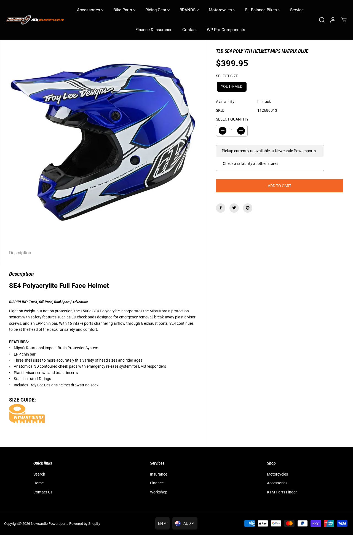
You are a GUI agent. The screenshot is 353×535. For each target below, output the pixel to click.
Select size (227, 76)
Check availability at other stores (250, 163)
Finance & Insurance (153, 29)
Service (297, 9)
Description (20, 252)
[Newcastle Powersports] (34, 20)
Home (38, 483)
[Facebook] (220, 207)
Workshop (158, 492)
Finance (157, 483)
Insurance (158, 474)
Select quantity (232, 119)
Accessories (89, 9)
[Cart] (344, 20)
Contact (189, 29)
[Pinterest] (247, 207)
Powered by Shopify (84, 524)
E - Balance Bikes (261, 9)
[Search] (322, 20)
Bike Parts (123, 9)
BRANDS (188, 9)
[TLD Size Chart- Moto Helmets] (27, 419)
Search (39, 474)
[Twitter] (234, 207)
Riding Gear (156, 9)
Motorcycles (221, 9)
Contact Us (42, 492)
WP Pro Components (226, 29)
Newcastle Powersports (49, 524)
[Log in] (333, 20)
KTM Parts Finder (282, 492)
